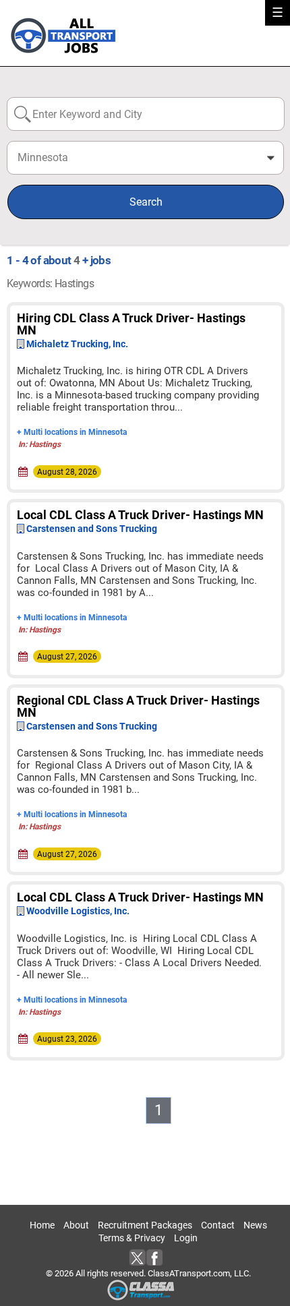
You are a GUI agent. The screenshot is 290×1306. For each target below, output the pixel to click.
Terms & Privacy (131, 1238)
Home (42, 1225)
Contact (218, 1225)
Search (146, 202)
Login (186, 1238)
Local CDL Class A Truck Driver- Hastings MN (140, 515)
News (255, 1225)
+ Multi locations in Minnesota (72, 432)
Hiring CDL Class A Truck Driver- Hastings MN (131, 324)
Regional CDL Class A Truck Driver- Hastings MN (138, 706)
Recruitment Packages (145, 1225)
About (76, 1225)
